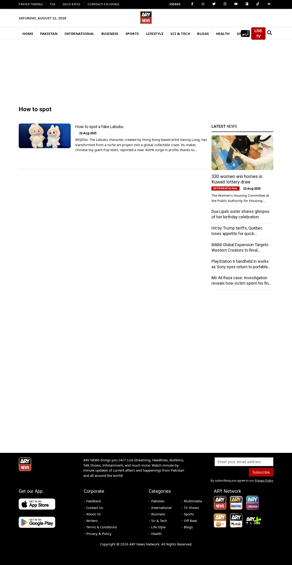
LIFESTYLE (155, 33)
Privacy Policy (264, 480)
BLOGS (203, 33)
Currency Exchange (104, 4)
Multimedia (193, 501)
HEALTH (223, 33)
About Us (93, 514)
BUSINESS (109, 33)
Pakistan (157, 501)
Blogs (188, 527)
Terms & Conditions (101, 527)
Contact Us (94, 507)
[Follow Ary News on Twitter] (214, 3)
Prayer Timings (31, 4)
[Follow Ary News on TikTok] (257, 3)
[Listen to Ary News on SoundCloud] (268, 3)
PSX (52, 4)
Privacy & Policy (98, 533)
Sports (189, 514)
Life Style (158, 527)
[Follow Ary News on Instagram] (224, 3)
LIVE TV (258, 33)
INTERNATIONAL (79, 33)
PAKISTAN (48, 33)
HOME (27, 33)
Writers (92, 520)
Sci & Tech (159, 520)
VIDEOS (174, 4)
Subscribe (261, 472)
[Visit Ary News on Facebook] (192, 3)
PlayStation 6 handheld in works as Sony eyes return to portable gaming (240, 267)
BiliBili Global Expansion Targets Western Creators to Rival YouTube (240, 250)
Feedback (93, 501)
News (224, 126)
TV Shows (191, 507)
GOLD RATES (72, 4)
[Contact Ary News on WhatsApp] (203, 3)
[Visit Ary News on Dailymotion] (246, 3)
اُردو (245, 33)
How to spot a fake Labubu (99, 126)
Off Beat (190, 520)
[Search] (269, 33)
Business (158, 514)
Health (156, 533)
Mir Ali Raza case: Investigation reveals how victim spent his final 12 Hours (241, 283)
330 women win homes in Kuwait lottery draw (236, 179)
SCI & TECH (180, 33)
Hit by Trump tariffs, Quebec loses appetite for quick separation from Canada (237, 233)
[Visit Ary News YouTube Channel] (235, 3)
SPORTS (132, 33)
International (161, 507)
